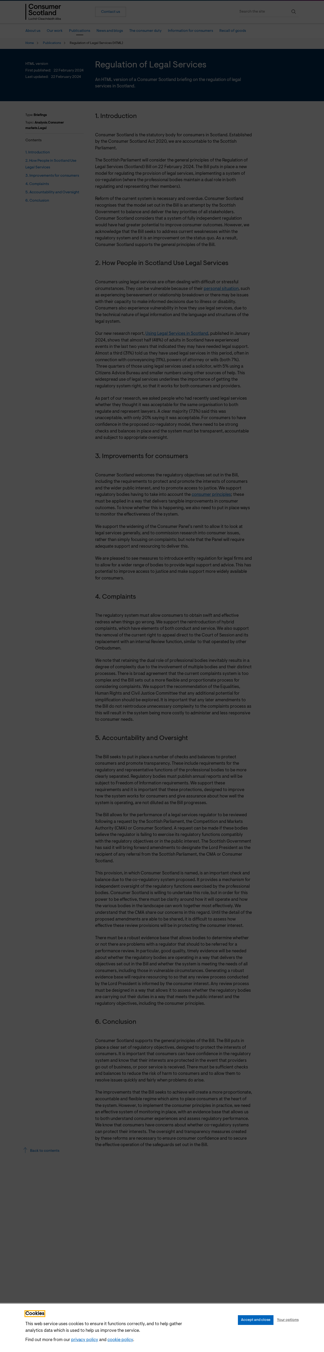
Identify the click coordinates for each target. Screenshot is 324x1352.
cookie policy (120, 1340)
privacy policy (84, 1340)
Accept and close (255, 1320)
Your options (288, 1320)
